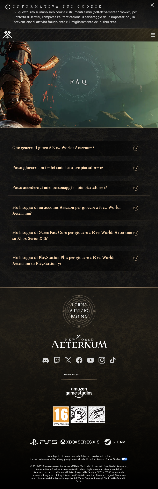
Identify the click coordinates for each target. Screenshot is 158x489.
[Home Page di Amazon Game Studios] (79, 393)
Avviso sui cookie (101, 456)
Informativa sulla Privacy (75, 456)
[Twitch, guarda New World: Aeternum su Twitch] (57, 360)
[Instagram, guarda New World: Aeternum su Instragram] (102, 360)
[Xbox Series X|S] (80, 442)
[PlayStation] (43, 442)
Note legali (53, 456)
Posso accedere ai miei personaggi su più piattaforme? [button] (59, 187)
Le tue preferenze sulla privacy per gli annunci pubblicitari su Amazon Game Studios (75, 459)
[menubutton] (153, 35)
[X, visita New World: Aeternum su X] (68, 360)
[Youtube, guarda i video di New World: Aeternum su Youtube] (90, 360)
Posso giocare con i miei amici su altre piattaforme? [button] (57, 167)
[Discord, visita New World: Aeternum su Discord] (45, 360)
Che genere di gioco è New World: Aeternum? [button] (53, 148)
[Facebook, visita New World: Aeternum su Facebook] (79, 360)
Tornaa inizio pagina (79, 311)
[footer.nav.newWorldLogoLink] (79, 347)
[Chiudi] (152, 5)
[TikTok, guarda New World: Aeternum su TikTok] (113, 360)
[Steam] (115, 442)
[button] (135, 148)
